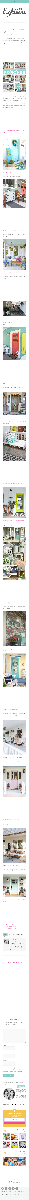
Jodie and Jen (15, 940)
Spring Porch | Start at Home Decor (11, 603)
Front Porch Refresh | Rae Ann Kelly (11, 418)
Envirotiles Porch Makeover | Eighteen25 (12, 273)
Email (4, 1053)
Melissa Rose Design (14, 1193)
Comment (6, 1028)
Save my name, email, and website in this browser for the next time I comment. (13, 1070)
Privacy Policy (14, 1179)
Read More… (22, 1098)
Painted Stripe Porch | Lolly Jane (10, 172)
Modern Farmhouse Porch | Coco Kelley (12, 483)
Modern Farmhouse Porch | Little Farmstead (13, 520)
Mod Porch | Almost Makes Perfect (11, 819)
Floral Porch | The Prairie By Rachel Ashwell (13, 230)
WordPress (18, 1196)
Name (5, 1045)
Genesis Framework (8, 1196)
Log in (24, 1196)
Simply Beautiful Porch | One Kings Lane (12, 757)
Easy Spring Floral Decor (12, 926)
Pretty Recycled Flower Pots (12, 928)
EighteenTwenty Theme (19, 1194)
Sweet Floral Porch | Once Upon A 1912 (12, 865)
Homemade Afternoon (11, 924)
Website (5, 1060)
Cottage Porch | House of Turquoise (11, 319)
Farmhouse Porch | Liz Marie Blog (11, 709)
